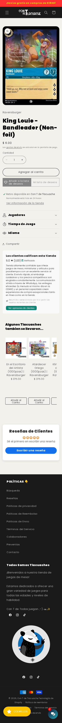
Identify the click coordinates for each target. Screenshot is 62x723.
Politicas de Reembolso (22, 513)
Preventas (13, 544)
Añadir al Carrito (16, 401)
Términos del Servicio (20, 529)
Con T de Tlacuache (28, 698)
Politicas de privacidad (22, 506)
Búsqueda (13, 490)
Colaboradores (17, 536)
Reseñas (12, 498)
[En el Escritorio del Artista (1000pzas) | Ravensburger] (16, 348)
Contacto (13, 552)
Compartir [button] (13, 244)
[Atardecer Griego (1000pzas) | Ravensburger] (39, 348)
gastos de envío (14, 147)
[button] (7, 12)
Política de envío (32, 713)
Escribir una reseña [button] (31, 450)
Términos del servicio (46, 707)
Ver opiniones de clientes (21, 308)
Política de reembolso (36, 702)
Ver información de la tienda (25, 203)
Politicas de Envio (18, 521)
